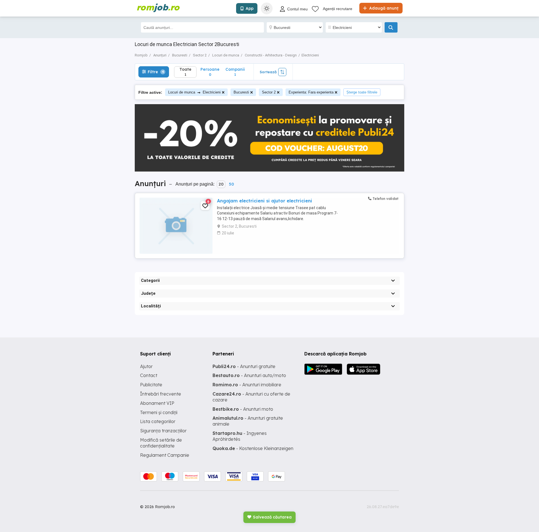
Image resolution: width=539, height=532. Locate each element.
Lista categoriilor (157, 421)
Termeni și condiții (158, 412)
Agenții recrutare (337, 8)
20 (221, 184)
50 (231, 184)
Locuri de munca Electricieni (194, 92)
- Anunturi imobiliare (247, 384)
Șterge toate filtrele (361, 92)
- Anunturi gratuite (244, 366)
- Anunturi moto (243, 409)
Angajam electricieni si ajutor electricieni (264, 201)
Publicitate (151, 384)
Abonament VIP (157, 403)
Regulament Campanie (164, 455)
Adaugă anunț (383, 8)
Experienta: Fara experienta (311, 92)
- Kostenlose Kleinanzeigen (253, 448)
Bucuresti (241, 92)
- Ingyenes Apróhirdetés (240, 436)
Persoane (210, 72)
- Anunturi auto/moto (249, 375)
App (249, 8)
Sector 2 (269, 92)
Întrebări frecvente (160, 394)
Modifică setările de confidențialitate (161, 443)
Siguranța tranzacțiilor (163, 430)
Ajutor (146, 366)
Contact (148, 375)
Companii (235, 72)
